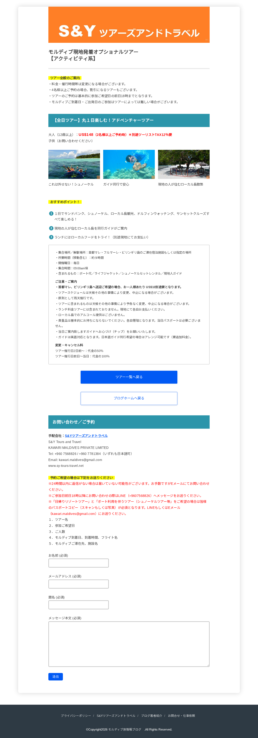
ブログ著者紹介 (151, 715)
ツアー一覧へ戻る (129, 377)
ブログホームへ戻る (129, 398)
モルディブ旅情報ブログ (126, 729)
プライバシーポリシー (76, 715)
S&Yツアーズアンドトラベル (86, 436)
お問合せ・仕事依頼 (181, 715)
